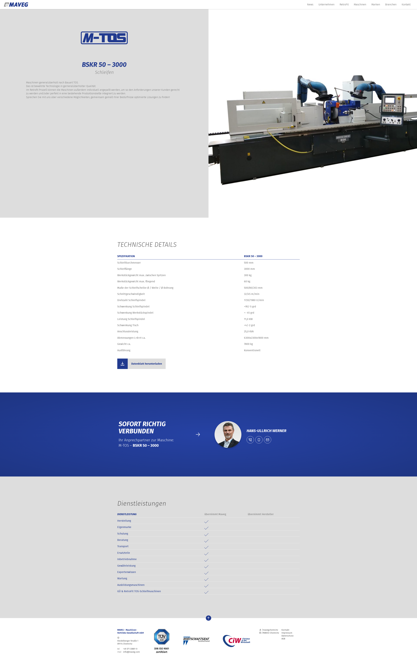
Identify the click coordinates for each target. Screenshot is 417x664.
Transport (123, 546)
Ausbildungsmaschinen (130, 585)
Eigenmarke (124, 527)
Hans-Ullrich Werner (266, 430)
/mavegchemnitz (269, 629)
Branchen (390, 4)
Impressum (286, 632)
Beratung (122, 540)
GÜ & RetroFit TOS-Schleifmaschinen (139, 591)
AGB (283, 638)
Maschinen (360, 4)
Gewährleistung (126, 566)
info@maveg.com (131, 651)
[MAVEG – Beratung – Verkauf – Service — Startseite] (16, 4)
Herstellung (124, 521)
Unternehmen (326, 4)
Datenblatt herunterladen (146, 363)
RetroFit (344, 4)
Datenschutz (287, 635)
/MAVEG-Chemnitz (270, 632)
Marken (375, 4)
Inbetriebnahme (127, 559)
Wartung (122, 578)
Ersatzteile (123, 553)
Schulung (122, 533)
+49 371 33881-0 (127, 648)
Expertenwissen (126, 572)
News (310, 4)
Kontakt (406, 4)
